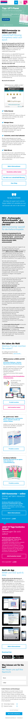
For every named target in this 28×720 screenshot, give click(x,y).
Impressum (20, 717)
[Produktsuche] (21, 2)
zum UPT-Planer (6, 19)
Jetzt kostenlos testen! (14, 407)
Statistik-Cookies (8, 706)
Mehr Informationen (14, 166)
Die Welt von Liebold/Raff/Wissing (14, 177)
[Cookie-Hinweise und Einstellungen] (17, 704)
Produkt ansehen (14, 402)
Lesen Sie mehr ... (17, 353)
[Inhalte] (16, 2)
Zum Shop (14, 183)
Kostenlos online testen (14, 172)
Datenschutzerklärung (10, 717)
